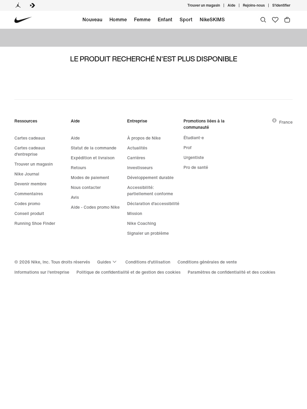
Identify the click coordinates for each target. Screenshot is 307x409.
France (286, 122)
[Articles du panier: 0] (287, 19)
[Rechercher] (263, 19)
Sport (186, 19)
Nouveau (92, 19)
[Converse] (32, 5)
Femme (142, 19)
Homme (118, 19)
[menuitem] (237, 5)
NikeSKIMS (212, 19)
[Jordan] (18, 5)
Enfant (165, 19)
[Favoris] (275, 19)
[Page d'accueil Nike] (23, 20)
